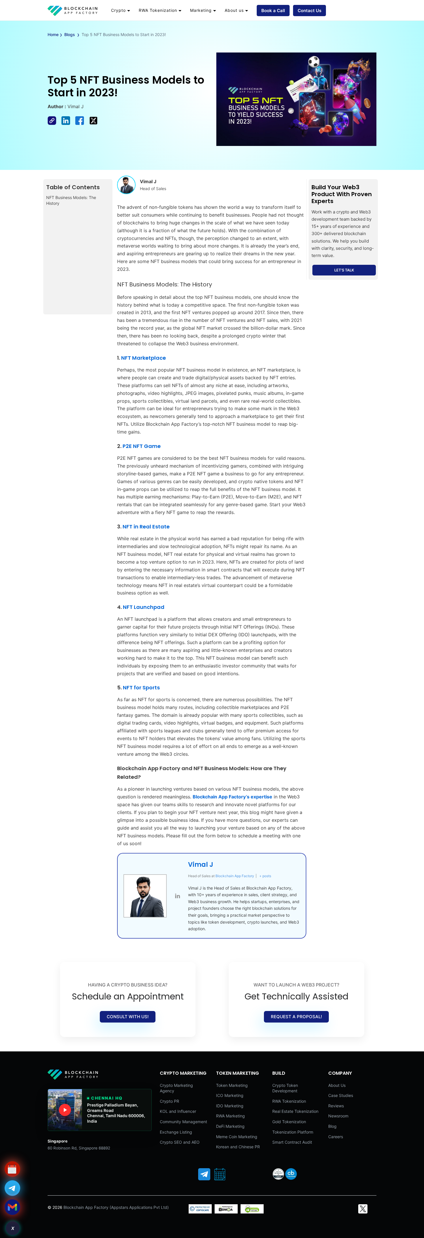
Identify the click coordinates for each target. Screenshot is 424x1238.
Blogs (69, 34)
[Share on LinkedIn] (68, 123)
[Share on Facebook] (54, 123)
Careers (335, 1136)
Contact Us (309, 10)
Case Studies (340, 1095)
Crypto (118, 10)
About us (234, 10)
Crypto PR (169, 1101)
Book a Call (273, 10)
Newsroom (338, 1115)
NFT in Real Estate (146, 526)
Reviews (336, 1105)
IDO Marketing (229, 1105)
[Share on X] (95, 123)
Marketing (201, 10)
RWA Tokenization (158, 10)
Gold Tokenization (289, 1121)
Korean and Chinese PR (238, 1146)
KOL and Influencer (178, 1111)
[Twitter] (363, 1208)
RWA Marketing (230, 1115)
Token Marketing (232, 1085)
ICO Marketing (229, 1095)
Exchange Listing (176, 1132)
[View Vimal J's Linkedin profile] (177, 896)
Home (53, 34)
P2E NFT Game (142, 446)
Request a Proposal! (296, 1016)
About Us (337, 1085)
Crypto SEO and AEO (180, 1142)
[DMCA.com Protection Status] (226, 1211)
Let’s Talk (344, 270)
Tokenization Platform (292, 1132)
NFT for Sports (141, 687)
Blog (332, 1126)
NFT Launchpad (143, 607)
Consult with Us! (128, 1016)
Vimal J (200, 864)
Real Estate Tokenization (295, 1111)
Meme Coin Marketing (236, 1136)
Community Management (183, 1121)
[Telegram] (204, 1174)
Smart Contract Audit (292, 1142)
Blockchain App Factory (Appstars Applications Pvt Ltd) (116, 1207)
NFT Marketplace (143, 357)
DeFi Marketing (230, 1126)
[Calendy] (220, 1174)
